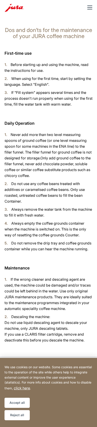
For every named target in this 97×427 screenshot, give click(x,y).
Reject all (17, 415)
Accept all (17, 402)
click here (22, 388)
